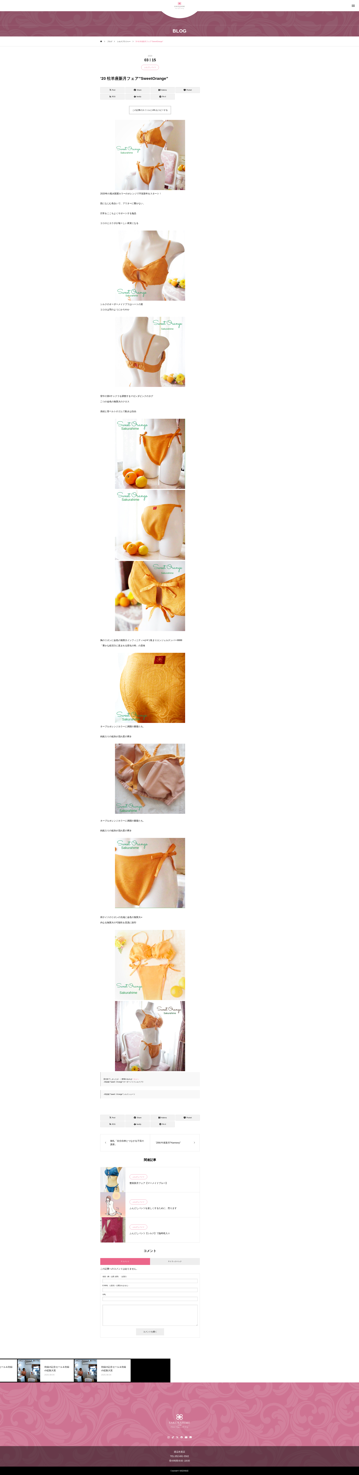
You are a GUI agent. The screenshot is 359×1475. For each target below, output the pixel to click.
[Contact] (190, 1437)
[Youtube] (186, 1437)
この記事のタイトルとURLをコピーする (150, 110)
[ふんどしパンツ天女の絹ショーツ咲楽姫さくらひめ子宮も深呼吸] (179, 5)
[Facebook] (181, 1437)
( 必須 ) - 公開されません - (116, 1285)
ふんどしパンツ (150, 67)
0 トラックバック (175, 1261)
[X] (177, 1437)
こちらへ (135, 1079)
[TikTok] (173, 1437)
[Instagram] (168, 1437)
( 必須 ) (114, 1276)
